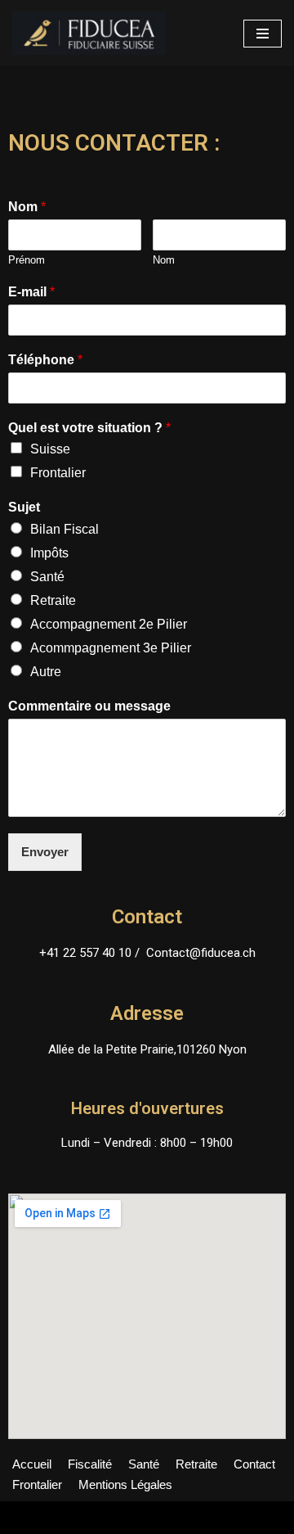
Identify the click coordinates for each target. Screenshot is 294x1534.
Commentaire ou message (89, 706)
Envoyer (45, 852)
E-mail (31, 292)
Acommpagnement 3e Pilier (110, 648)
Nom (27, 207)
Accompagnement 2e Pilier (108, 624)
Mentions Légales (125, 1484)
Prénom (26, 260)
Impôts (49, 553)
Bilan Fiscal (64, 529)
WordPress (152, 1517)
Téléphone (45, 360)
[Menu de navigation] (262, 33)
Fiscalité (90, 1464)
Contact (254, 1464)
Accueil (31, 1464)
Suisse (50, 449)
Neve (26, 1517)
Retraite (53, 600)
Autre (45, 672)
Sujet (24, 507)
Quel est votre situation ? (89, 428)
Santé (47, 577)
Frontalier (58, 473)
